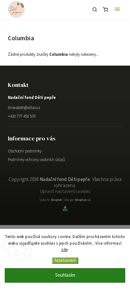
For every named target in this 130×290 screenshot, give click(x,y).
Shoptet (56, 200)
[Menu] (117, 9)
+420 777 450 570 (22, 116)
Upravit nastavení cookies (65, 192)
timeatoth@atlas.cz (24, 108)
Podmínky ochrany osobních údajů (36, 160)
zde (64, 250)
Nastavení (65, 260)
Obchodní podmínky (25, 151)
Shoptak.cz (83, 200)
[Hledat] (94, 9)
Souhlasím (65, 275)
